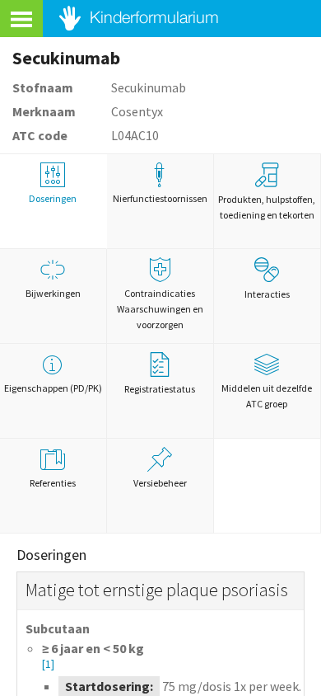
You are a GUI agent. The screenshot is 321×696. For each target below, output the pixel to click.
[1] (48, 664)
